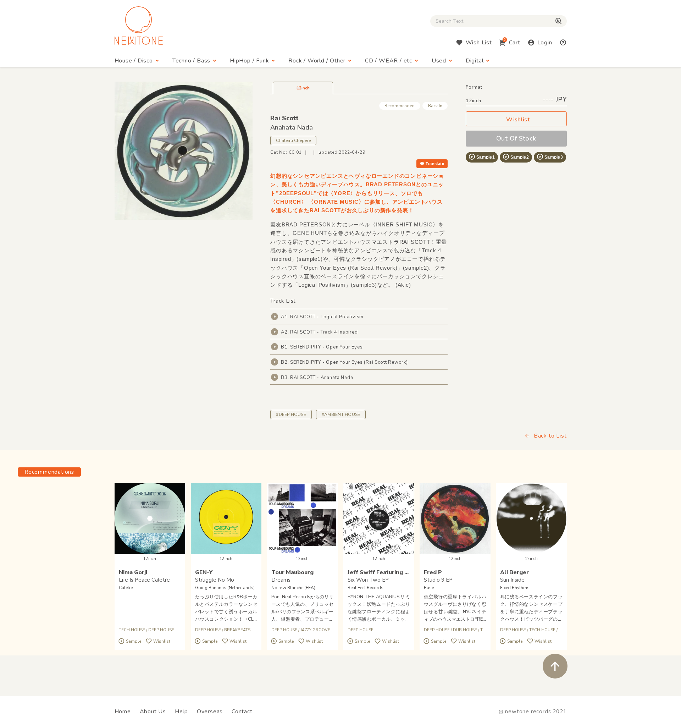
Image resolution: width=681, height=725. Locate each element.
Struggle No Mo (214, 579)
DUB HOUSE (465, 630)
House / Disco (134, 61)
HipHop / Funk (249, 61)
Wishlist (518, 119)
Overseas (210, 711)
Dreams (280, 579)
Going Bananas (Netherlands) (225, 588)
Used (439, 61)
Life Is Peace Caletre (144, 579)
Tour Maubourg (292, 572)
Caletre (126, 588)
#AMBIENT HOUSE (341, 414)
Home (123, 711)
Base (429, 588)
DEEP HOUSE (161, 630)
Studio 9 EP (438, 579)
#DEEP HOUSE (291, 414)
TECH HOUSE (132, 630)
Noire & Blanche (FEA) (293, 588)
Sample (133, 641)
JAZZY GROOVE (315, 630)
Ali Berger (514, 572)
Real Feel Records (365, 588)
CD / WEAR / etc (388, 61)
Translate (435, 163)
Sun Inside (512, 579)
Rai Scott (284, 118)
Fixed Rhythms (515, 588)
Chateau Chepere (293, 140)
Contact (242, 711)
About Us (153, 711)
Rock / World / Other (316, 61)
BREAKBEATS (237, 630)
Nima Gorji (133, 572)
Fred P (433, 572)
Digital (475, 61)
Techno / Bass (191, 61)
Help (181, 711)
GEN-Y (203, 572)
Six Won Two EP (368, 579)
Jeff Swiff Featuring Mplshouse (391, 572)
